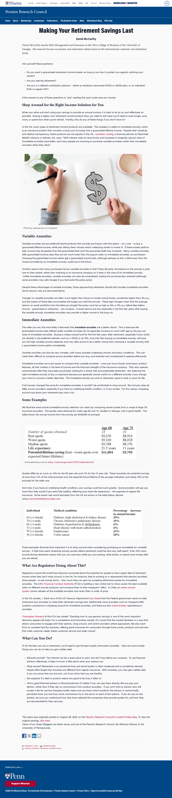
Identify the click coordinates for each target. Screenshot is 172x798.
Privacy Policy (83, 791)
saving (58, 748)
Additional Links (13, 767)
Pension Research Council (65, 791)
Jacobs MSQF (65, 3)
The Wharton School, (19, 791)
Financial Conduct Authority (59, 584)
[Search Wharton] (167, 3)
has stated (95, 598)
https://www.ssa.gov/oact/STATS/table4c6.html (70, 462)
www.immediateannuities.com (44, 499)
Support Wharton (20, 784)
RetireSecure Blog (94, 21)
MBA (74, 3)
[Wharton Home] (13, 3)
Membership (26, 21)
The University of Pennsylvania (40, 791)
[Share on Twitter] (29, 736)
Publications (52, 21)
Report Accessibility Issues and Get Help (106, 791)
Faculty (30, 3)
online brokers (119, 606)
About (15, 21)
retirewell (52, 748)
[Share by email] (39, 736)
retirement (35, 748)
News (82, 21)
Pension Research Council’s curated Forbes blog (111, 717)
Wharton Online (105, 3)
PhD (86, 3)
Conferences (39, 21)
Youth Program (41, 3)
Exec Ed (94, 3)
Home (7, 21)
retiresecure (44, 748)
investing (27, 748)
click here (45, 721)
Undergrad (54, 3)
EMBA (80, 3)
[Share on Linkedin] (34, 736)
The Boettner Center (69, 21)
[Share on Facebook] (24, 736)
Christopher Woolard (33, 617)
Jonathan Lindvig (104, 134)
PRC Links (108, 21)
